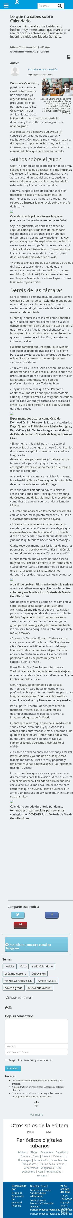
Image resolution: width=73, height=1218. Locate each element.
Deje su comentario (19, 1016)
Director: (35, 1186)
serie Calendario (42, 966)
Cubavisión (39, 973)
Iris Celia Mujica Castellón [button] (43, 69)
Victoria (57, 1156)
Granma (25, 1156)
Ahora (34, 1152)
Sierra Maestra (59, 1160)
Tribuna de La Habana (51, 1164)
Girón (36, 1156)
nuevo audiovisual (39, 988)
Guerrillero (62, 1152)
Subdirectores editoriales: (38, 1195)
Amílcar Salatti (47, 981)
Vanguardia (47, 1167)
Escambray (46, 1152)
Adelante (23, 1152)
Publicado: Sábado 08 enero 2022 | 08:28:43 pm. (30, 47)
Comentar (13, 1068)
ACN (40, 1171)
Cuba (23, 966)
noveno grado (14, 988)
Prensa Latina (53, 1171)
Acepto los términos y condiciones (30, 1060)
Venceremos (31, 1167)
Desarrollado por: (18, 1188)
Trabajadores (28, 1164)
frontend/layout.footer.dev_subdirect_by (42, 1209)
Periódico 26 (41, 1160)
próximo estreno (15, 973)
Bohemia (42, 1175)
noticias (10, 966)
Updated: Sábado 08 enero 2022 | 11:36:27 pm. (29, 52)
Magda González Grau (19, 981)
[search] (60, 5)
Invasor (46, 1156)
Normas (10, 1076)
